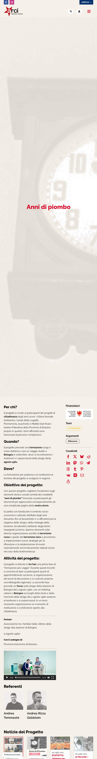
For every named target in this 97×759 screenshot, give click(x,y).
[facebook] (6, 2)
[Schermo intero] (52, 677)
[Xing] (75, 476)
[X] (75, 457)
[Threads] (68, 469)
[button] (30, 665)
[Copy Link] (68, 482)
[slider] (28, 677)
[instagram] (12, 2)
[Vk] (68, 476)
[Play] (7, 677)
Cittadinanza (74, 428)
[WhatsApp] (81, 463)
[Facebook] (68, 457)
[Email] (82, 476)
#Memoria (72, 441)
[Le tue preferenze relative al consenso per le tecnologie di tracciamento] (12, 754)
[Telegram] (88, 463)
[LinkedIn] (68, 463)
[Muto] (48, 677)
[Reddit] (88, 457)
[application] (30, 665)
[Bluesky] (81, 457)
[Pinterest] (81, 469)
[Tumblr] (75, 469)
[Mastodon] (75, 463)
